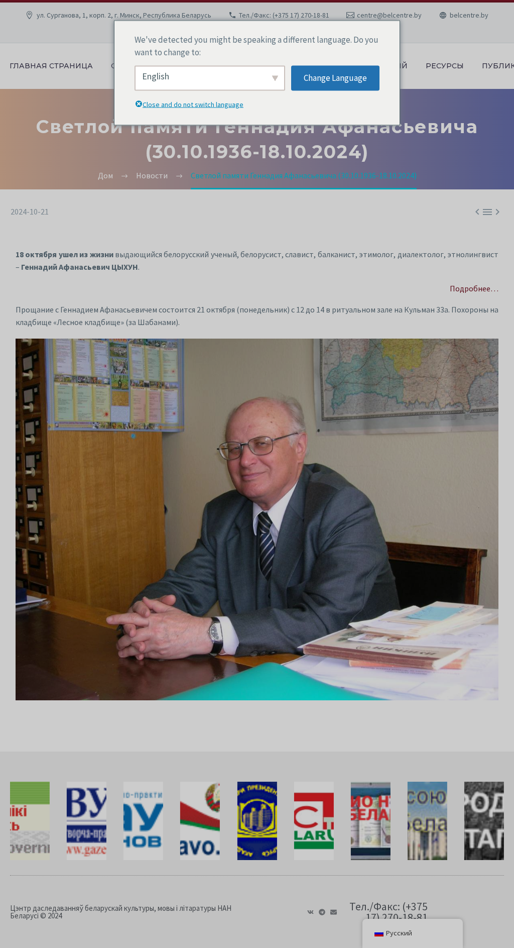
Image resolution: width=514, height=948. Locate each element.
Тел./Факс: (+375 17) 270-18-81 (284, 15)
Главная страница (51, 65)
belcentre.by (469, 15)
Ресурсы (445, 65)
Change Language (335, 77)
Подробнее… (474, 288)
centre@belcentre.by (389, 15)
